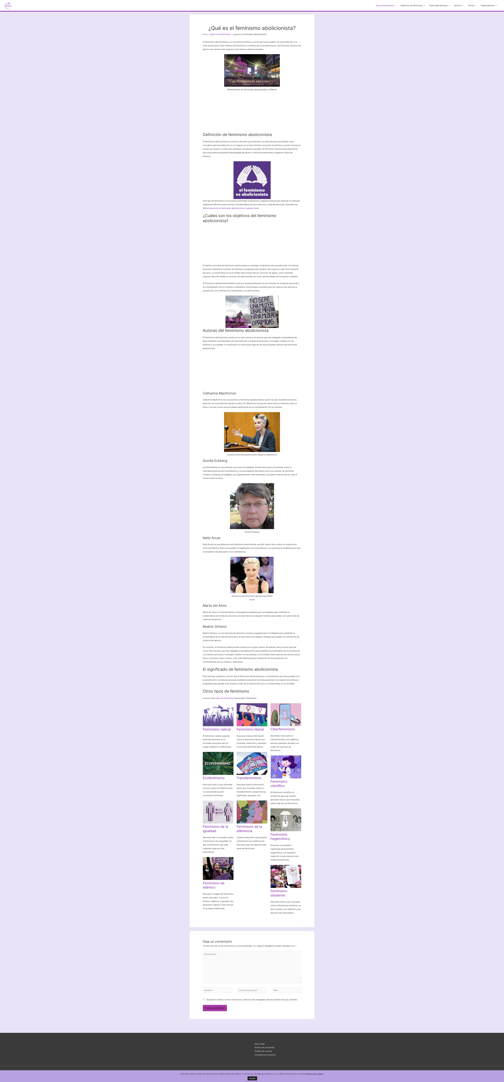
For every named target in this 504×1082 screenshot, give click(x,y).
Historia (457, 5)
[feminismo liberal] (252, 714)
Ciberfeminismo (283, 729)
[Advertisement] (252, 112)
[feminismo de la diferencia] (252, 812)
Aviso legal (260, 1044)
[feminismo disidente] (286, 876)
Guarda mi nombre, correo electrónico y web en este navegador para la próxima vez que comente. (251, 999)
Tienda (471, 5)
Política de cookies (263, 1051)
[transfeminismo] (252, 763)
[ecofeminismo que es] (218, 763)
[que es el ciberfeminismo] (286, 714)
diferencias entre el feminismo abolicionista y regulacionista (231, 208)
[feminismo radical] (218, 714)
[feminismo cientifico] (286, 766)
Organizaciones (488, 5)
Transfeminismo (249, 778)
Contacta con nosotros (265, 1055)
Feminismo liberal (250, 729)
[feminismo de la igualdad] (218, 812)
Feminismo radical (217, 729)
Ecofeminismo (214, 778)
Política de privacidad (264, 1047)
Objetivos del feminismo (411, 5)
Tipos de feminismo (385, 5)
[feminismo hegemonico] (286, 819)
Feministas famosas (438, 5)
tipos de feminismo (225, 698)
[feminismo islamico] (218, 868)
